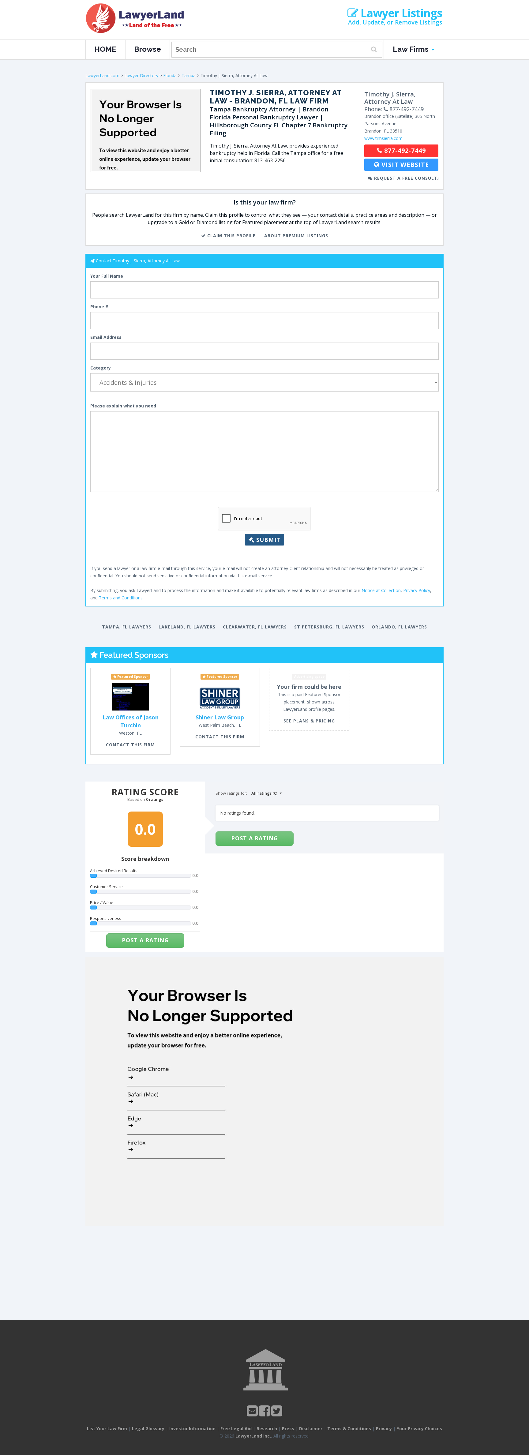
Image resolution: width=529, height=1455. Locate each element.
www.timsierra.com (383, 138)
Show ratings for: (231, 793)
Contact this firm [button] (130, 745)
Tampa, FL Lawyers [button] (126, 627)
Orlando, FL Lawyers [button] (399, 627)
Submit (267, 539)
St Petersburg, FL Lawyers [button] (329, 627)
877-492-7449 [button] (404, 150)
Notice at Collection (381, 590)
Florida (170, 75)
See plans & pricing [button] (309, 721)
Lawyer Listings (400, 13)
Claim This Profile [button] (231, 235)
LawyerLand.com (102, 75)
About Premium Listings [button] (296, 235)
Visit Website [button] (404, 164)
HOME (105, 49)
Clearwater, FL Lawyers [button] (255, 627)
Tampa (189, 75)
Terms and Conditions (121, 598)
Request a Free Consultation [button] (405, 178)
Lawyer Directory (141, 75)
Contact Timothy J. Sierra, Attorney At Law (138, 261)
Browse (147, 49)
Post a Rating (145, 940)
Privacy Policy (416, 590)
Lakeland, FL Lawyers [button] (187, 627)
